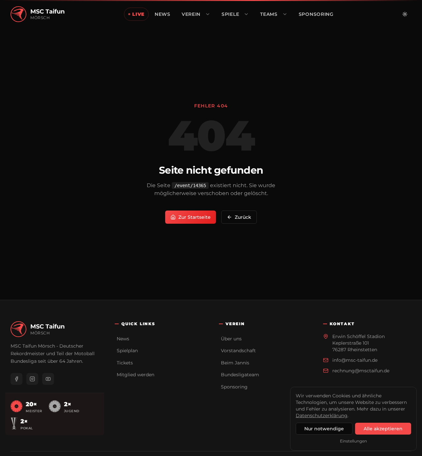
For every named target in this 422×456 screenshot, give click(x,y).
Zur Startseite (194, 217)
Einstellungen (353, 441)
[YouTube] (48, 379)
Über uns (231, 339)
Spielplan (127, 351)
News (123, 339)
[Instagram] (32, 379)
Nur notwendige (324, 429)
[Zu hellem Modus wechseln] (404, 14)
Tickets (125, 363)
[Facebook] (16, 379)
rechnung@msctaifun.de (360, 371)
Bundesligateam (240, 375)
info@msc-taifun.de (354, 360)
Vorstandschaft (238, 351)
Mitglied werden (135, 375)
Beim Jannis (235, 363)
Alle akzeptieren (383, 429)
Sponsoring (234, 387)
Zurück (243, 217)
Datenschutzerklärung (321, 415)
